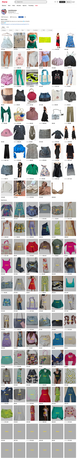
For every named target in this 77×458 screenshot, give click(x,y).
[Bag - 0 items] (57, 2)
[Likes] (55, 2)
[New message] (25, 17)
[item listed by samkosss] (7, 40)
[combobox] (31, 2)
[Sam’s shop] (4, 12)
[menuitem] (4, 5)
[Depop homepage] (4, 2)
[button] (12, 12)
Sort (44, 30)
